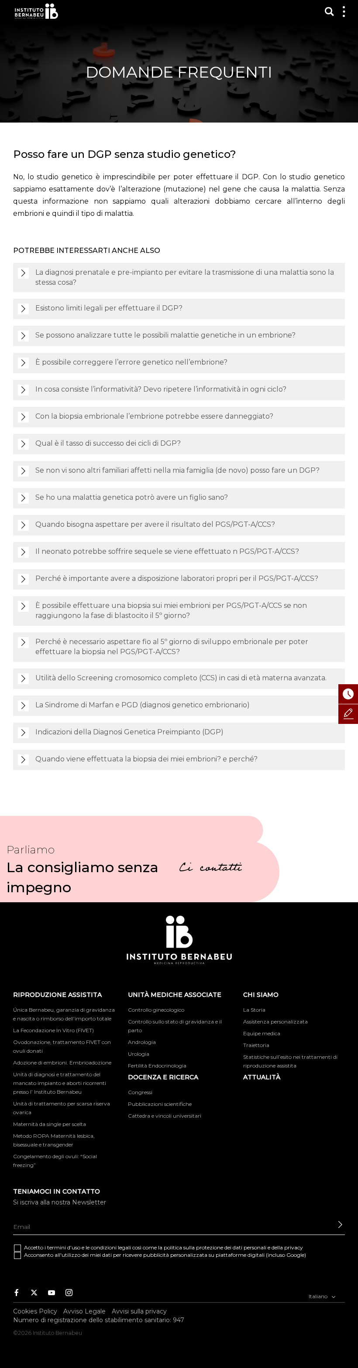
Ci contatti (210, 869)
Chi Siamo (261, 995)
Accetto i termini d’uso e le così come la (163, 1247)
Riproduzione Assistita (57, 995)
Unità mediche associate (174, 995)
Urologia (138, 1054)
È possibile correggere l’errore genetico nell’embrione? (131, 362)
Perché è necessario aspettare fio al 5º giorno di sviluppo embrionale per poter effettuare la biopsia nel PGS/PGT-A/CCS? (171, 647)
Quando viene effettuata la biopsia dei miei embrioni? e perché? (146, 759)
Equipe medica (261, 1033)
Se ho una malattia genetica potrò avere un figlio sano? (131, 497)
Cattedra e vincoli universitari (164, 1115)
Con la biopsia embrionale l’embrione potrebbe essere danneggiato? (154, 416)
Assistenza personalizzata (275, 1021)
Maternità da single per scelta (49, 1124)
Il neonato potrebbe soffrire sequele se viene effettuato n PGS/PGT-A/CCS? (167, 551)
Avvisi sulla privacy (139, 1311)
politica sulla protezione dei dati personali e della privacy (233, 1247)
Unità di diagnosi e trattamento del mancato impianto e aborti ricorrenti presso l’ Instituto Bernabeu (59, 1083)
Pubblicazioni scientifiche (160, 1104)
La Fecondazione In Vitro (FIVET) (53, 1030)
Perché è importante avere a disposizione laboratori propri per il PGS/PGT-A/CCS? (176, 578)
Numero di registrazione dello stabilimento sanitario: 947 (98, 1320)
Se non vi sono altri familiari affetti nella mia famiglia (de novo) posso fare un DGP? (177, 470)
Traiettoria (256, 1045)
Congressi (140, 1092)
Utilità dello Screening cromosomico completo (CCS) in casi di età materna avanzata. (181, 678)
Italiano (319, 1296)
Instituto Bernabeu (36, 11)
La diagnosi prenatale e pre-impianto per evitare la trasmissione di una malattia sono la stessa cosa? (184, 277)
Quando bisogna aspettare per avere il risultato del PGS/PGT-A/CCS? (155, 524)
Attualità (261, 1077)
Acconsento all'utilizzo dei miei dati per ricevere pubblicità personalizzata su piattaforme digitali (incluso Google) (165, 1255)
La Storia (254, 1009)
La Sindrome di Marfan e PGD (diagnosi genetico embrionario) (142, 705)
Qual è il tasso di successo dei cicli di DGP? (108, 443)
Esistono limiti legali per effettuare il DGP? (108, 308)
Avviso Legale (84, 1311)
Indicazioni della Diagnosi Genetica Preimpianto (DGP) (129, 732)
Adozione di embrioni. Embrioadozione (62, 1062)
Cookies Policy (35, 1311)
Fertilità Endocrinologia (157, 1065)
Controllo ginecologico (156, 1009)
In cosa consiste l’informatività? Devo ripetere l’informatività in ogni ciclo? (160, 389)
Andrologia (142, 1042)
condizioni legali (111, 1247)
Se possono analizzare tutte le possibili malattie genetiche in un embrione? (165, 335)
